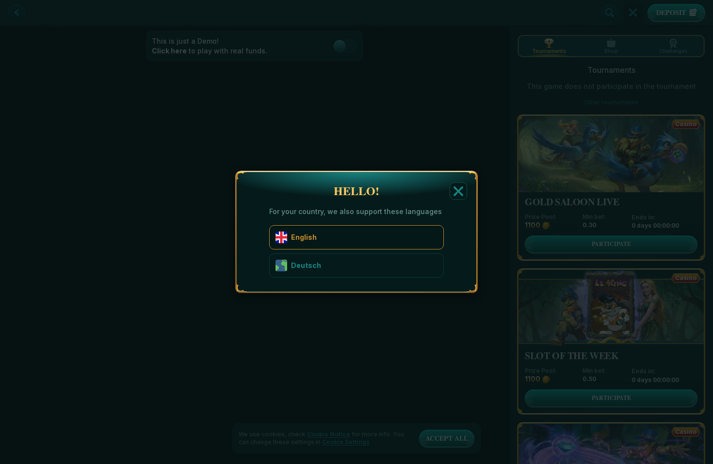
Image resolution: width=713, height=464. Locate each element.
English (304, 237)
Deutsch (306, 265)
